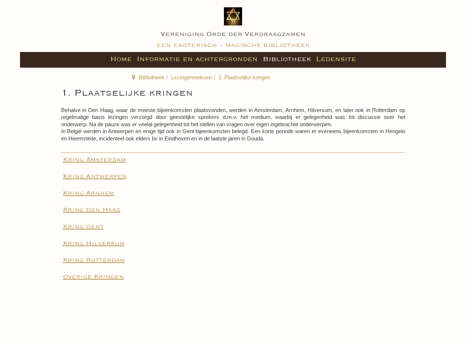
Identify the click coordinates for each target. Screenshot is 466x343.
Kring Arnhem (88, 193)
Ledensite (336, 59)
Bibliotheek (287, 59)
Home (121, 59)
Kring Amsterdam (94, 159)
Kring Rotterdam (94, 260)
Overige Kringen (93, 276)
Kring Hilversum (94, 243)
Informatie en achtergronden (197, 59)
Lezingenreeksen (191, 77)
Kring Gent (83, 226)
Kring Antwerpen (95, 176)
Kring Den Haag (92, 210)
